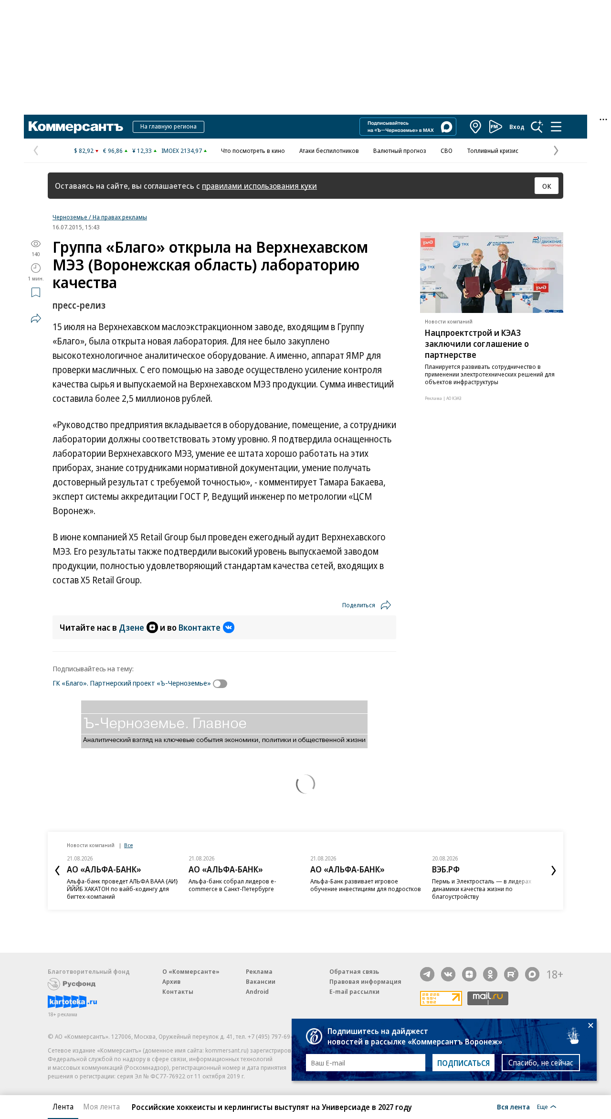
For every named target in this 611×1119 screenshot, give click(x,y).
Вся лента (513, 1106)
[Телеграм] (427, 974)
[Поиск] (537, 126)
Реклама (259, 971)
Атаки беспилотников (329, 150)
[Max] (532, 974)
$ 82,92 (84, 150)
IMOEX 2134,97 (181, 150)
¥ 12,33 (142, 150)
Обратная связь (354, 971)
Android (257, 991)
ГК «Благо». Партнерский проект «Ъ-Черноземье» (132, 683)
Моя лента (101, 1106)
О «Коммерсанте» (191, 971)
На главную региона (168, 126)
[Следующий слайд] (553, 870)
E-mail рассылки (354, 991)
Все (128, 845)
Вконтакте (200, 627)
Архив (171, 981)
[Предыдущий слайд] (57, 870)
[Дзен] (469, 974)
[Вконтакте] (448, 974)
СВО (447, 150)
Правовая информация (365, 981)
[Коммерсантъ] (76, 126)
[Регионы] (476, 126)
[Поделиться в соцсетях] (36, 318)
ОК (546, 186)
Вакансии (260, 981)
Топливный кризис (492, 150)
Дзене (131, 627)
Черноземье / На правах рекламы (100, 217)
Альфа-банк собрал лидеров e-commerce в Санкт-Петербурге (232, 885)
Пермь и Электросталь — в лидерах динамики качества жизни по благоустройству (481, 889)
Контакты (177, 991)
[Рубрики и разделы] (556, 126)
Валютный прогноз (399, 150)
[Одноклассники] (490, 974)
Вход (517, 126)
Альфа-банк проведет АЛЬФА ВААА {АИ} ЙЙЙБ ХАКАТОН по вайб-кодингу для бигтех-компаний (122, 889)
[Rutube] (511, 974)
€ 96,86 (113, 150)
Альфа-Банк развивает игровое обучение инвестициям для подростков (365, 885)
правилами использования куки (259, 185)
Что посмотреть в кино (253, 150)
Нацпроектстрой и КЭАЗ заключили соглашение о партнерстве (477, 343)
